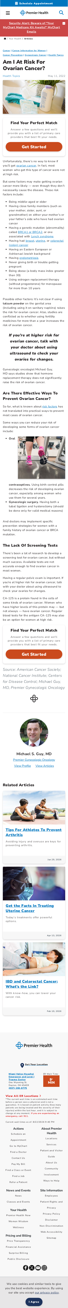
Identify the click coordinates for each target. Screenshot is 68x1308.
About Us (51, 1162)
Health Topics (55, 55)
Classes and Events (18, 1201)
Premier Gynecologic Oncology (34, 760)
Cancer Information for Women (29, 50)
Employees (51, 1195)
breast (30, 241)
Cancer (6, 50)
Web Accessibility (52, 1231)
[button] (8, 12)
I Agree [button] (34, 1302)
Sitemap (51, 1237)
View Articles (45, 766)
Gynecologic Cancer (35, 55)
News (18, 1195)
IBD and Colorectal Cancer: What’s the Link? (32, 984)
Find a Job (18, 1176)
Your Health (15, 38)
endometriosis (29, 258)
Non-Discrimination (51, 1225)
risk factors (49, 406)
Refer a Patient (18, 1182)
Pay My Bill (18, 1164)
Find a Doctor (18, 1152)
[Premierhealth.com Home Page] (5, 38)
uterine (40, 241)
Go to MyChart (18, 1146)
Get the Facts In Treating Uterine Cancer (30, 908)
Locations (51, 1138)
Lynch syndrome (42, 236)
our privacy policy (47, 1292)
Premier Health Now (18, 1215)
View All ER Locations (22, 1096)
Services (51, 1144)
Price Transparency (18, 1240)
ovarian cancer (26, 165)
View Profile (22, 766)
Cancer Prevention (13, 55)
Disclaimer (51, 1219)
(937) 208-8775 (18, 1088)
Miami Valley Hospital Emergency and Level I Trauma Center (21, 1077)
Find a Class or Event (18, 1170)
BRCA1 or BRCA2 (30, 232)
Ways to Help (51, 1180)
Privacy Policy (51, 1213)
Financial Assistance (18, 1246)
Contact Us (18, 1158)
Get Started (34, 147)
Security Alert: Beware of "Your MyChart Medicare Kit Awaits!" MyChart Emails (31, 27)
